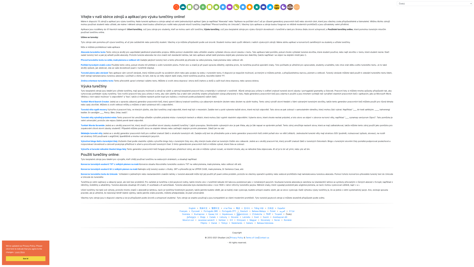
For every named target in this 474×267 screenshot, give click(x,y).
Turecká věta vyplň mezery (94, 109)
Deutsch (244, 211)
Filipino (204, 223)
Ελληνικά (241, 220)
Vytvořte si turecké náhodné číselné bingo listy (103, 149)
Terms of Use (252, 237)
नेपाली (268, 214)
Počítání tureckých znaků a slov (96, 65)
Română (287, 220)
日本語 (271, 208)
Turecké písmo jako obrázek (94, 73)
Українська (227, 214)
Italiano (249, 223)
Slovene (234, 217)
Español (281, 208)
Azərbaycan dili (280, 217)
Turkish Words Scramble (93, 125)
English (192, 208)
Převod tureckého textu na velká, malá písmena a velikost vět (110, 60)
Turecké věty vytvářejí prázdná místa (99, 117)
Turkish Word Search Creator (95, 101)
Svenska (186, 214)
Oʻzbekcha (257, 214)
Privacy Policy (236, 237)
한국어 (247, 208)
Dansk (214, 223)
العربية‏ (282, 211)
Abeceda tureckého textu (93, 52)
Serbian (222, 220)
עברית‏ (291, 211)
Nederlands (237, 223)
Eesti (256, 217)
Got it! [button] (25, 259)
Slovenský (265, 220)
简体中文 (203, 208)
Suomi (266, 217)
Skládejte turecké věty (91, 133)
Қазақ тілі (213, 214)
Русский (195, 211)
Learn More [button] (20, 252)
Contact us (264, 237)
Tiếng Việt (259, 208)
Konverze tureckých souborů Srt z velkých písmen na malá (109, 169)
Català (212, 217)
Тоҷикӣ (278, 214)
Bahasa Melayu (259, 211)
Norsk (277, 220)
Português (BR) (211, 211)
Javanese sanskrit (206, 220)
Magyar (253, 220)
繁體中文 (215, 208)
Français (183, 211)
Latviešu (246, 217)
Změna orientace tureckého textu (97, 80)
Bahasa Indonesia (265, 223)
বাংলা (231, 220)
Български (199, 214)
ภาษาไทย (228, 208)
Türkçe (224, 223)
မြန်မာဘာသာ (242, 214)
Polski (273, 211)
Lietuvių (223, 217)
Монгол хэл (188, 220)
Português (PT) (229, 211)
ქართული (191, 217)
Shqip (202, 217)
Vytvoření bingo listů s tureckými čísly (99, 141)
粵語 (238, 208)
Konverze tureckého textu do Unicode (99, 174)
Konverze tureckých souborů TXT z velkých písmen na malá (110, 164)
